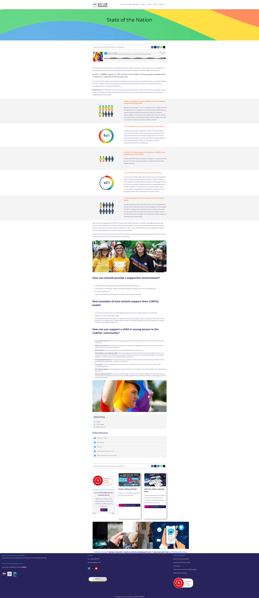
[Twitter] (92, 568)
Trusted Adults (99, 364)
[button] (129, 438)
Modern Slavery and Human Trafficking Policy (184, 569)
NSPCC (103, 81)
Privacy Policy (176, 566)
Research (109, 225)
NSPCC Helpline (100, 424)
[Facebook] (152, 47)
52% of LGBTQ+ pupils (127, 234)
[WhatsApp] (161, 47)
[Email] (164, 47)
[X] (155, 47)
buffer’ (116, 230)
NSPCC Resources (100, 427)
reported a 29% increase (118, 74)
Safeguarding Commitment (180, 573)
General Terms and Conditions (181, 559)
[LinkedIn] (158, 47)
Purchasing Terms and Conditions (182, 562)
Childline (98, 422)
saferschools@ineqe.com (94, 562)
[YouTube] (96, 568)
